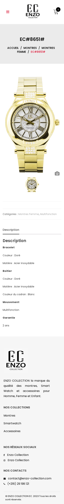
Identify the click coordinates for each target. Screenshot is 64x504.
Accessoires (12, 431)
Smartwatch (12, 423)
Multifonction (48, 214)
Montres (30, 48)
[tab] (11, 229)
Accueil (13, 48)
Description (11, 230)
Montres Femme (28, 214)
